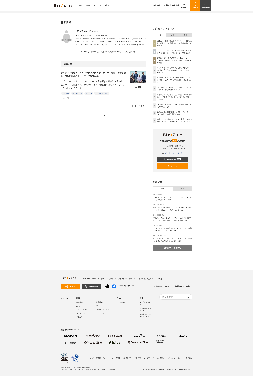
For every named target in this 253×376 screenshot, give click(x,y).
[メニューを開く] (47, 5)
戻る (103, 115)
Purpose (89, 93)
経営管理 (175, 5)
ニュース (78, 5)
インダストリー (81, 309)
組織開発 (65, 93)
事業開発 (79, 302)
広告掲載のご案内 (161, 286)
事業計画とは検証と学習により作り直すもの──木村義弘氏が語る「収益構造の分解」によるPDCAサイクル (174, 69)
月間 (185, 35)
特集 (107, 5)
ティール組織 (77, 93)
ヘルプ (91, 358)
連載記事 (79, 317)
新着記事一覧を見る (172, 247)
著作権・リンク (101, 358)
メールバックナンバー (174, 152)
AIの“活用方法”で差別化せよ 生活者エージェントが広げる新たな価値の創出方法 (174, 88)
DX (97, 306)
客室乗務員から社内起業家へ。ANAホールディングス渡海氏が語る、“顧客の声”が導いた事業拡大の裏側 (174, 60)
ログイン (174, 166)
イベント (97, 5)
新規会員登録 (173, 159)
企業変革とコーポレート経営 (145, 315)
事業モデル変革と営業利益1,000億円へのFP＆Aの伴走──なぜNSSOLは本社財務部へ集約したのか (174, 79)
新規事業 (157, 5)
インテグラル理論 (101, 93)
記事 (88, 5)
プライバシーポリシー (175, 358)
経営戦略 (99, 302)
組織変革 (79, 306)
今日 (159, 35)
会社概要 (146, 358)
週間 (172, 35)
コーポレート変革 (102, 309)
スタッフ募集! (115, 358)
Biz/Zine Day (120, 302)
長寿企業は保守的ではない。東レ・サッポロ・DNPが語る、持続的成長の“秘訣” (173, 113)
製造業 (166, 5)
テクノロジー (101, 313)
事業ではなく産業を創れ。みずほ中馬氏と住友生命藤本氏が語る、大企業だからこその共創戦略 (174, 120)
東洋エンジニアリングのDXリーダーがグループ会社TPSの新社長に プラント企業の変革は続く (174, 51)
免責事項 (137, 358)
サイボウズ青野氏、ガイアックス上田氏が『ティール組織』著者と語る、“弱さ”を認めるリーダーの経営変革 (93, 74)
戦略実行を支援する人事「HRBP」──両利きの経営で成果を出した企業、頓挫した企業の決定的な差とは (174, 43)
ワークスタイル (81, 313)
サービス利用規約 (158, 358)
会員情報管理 (127, 358)
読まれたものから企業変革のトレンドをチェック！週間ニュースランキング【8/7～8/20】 (172, 229)
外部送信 (189, 358)
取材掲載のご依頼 (182, 286)
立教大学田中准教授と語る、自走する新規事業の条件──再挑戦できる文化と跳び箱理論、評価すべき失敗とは (174, 96)
